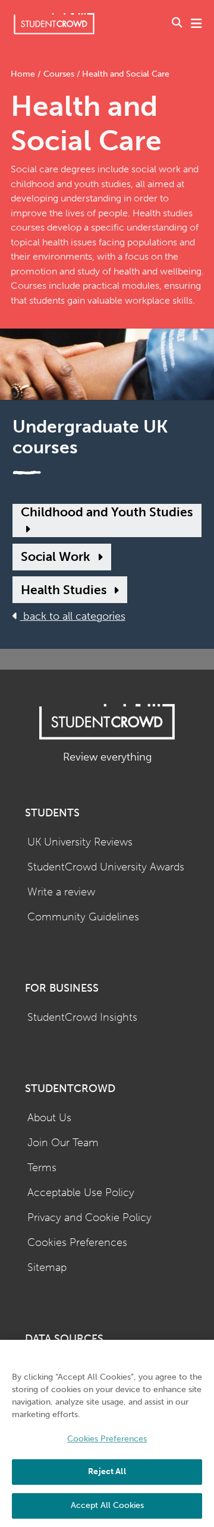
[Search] (177, 23)
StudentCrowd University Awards (105, 867)
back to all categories (72, 616)
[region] (107, 1433)
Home (24, 74)
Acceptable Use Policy (80, 1193)
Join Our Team (63, 1143)
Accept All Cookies (107, 1505)
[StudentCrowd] (54, 23)
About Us (49, 1118)
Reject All (106, 1471)
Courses (59, 74)
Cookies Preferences (77, 1242)
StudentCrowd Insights (82, 1017)
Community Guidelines (83, 917)
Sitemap (47, 1267)
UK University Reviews (80, 842)
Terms (41, 1168)
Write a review (61, 892)
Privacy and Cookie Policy (89, 1217)
